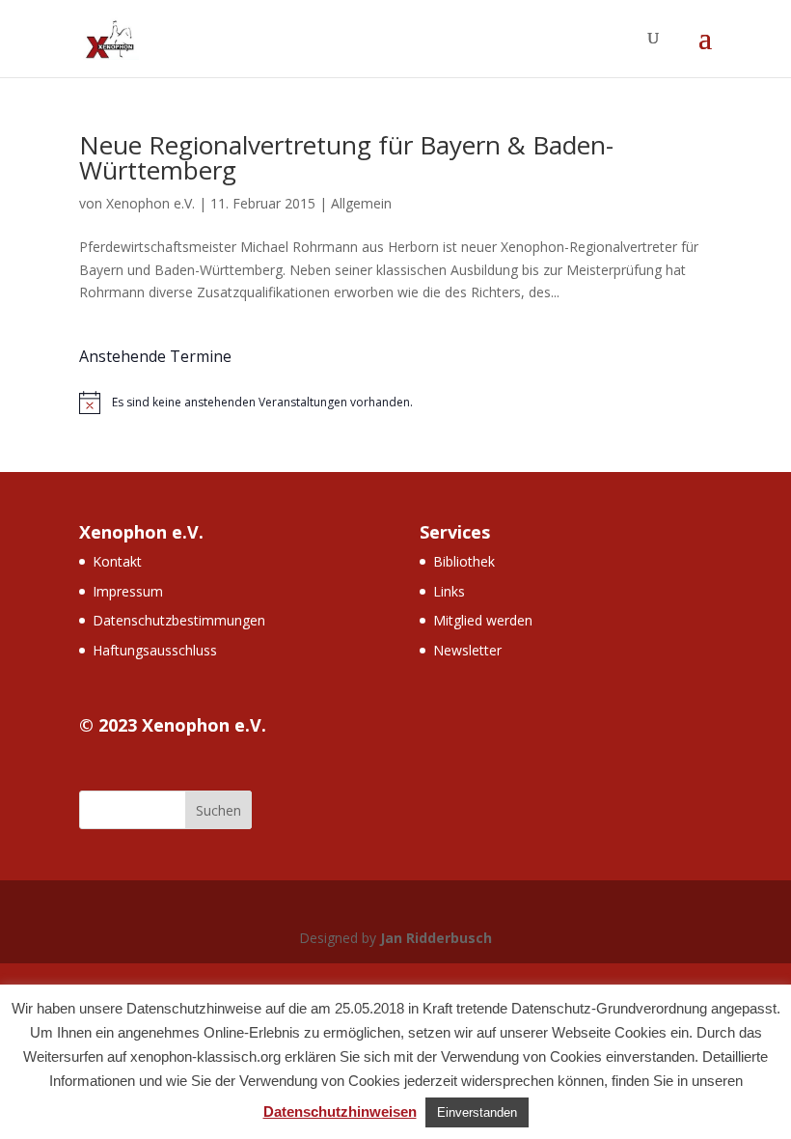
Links (449, 591)
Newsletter (467, 650)
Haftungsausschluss (155, 650)
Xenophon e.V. (150, 203)
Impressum (128, 591)
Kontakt (117, 561)
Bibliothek (464, 561)
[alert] (395, 402)
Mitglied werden (482, 620)
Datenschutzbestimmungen (179, 620)
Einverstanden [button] (477, 1112)
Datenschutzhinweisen (340, 1111)
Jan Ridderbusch (436, 938)
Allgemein (361, 203)
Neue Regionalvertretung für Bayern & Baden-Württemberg (346, 157)
